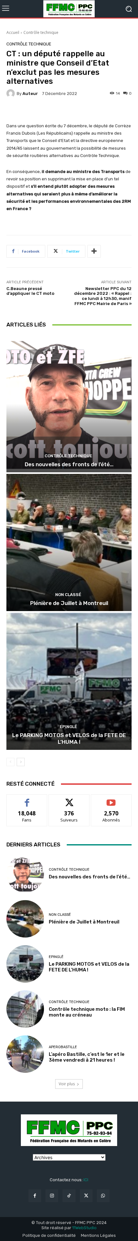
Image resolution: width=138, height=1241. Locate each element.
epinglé (68, 727)
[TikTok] (69, 1196)
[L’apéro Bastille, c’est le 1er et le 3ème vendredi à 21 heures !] (25, 1054)
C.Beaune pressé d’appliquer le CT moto (30, 291)
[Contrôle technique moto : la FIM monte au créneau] (25, 1009)
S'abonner (111, 799)
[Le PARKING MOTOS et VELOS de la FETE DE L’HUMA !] (69, 681)
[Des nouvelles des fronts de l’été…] (69, 403)
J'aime (27, 799)
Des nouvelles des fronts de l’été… (69, 464)
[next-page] (21, 762)
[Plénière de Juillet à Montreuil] (69, 542)
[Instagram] (52, 1196)
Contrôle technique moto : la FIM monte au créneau (87, 1012)
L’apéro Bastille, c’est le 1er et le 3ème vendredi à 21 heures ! (87, 1057)
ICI (85, 1179)
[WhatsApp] (103, 1196)
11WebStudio (84, 1227)
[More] (94, 251)
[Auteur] (11, 93)
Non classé (68, 595)
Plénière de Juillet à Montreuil (69, 603)
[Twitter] (86, 1196)
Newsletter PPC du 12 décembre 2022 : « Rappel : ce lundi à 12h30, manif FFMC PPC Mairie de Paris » (103, 296)
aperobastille (63, 1047)
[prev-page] (10, 762)
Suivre (69, 799)
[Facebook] (35, 1196)
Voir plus (67, 1084)
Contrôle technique (40, 32)
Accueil (12, 32)
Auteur (30, 93)
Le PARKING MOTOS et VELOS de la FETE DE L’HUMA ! (69, 738)
